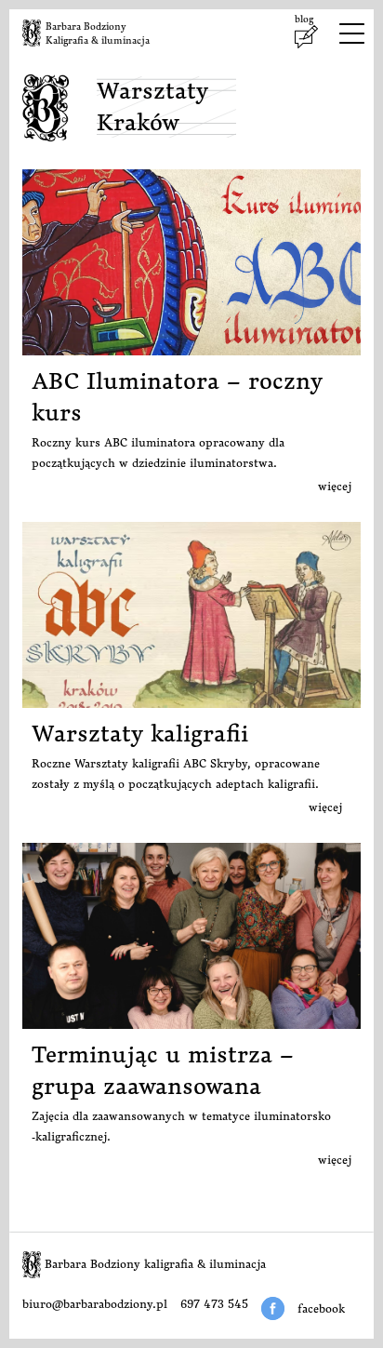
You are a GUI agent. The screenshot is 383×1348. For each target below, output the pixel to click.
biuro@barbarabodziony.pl (94, 1304)
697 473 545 (214, 1304)
